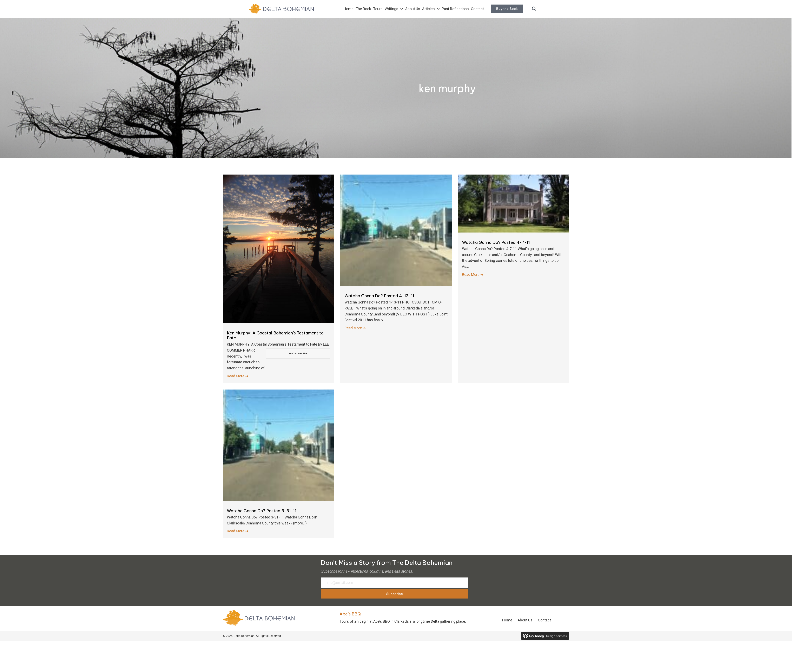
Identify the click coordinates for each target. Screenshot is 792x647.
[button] (534, 9)
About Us (525, 620)
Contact (544, 620)
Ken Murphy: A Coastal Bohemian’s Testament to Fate (275, 335)
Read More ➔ (237, 376)
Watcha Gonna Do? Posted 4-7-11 (496, 242)
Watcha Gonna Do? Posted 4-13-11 (379, 295)
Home (507, 620)
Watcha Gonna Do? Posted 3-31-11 (261, 510)
